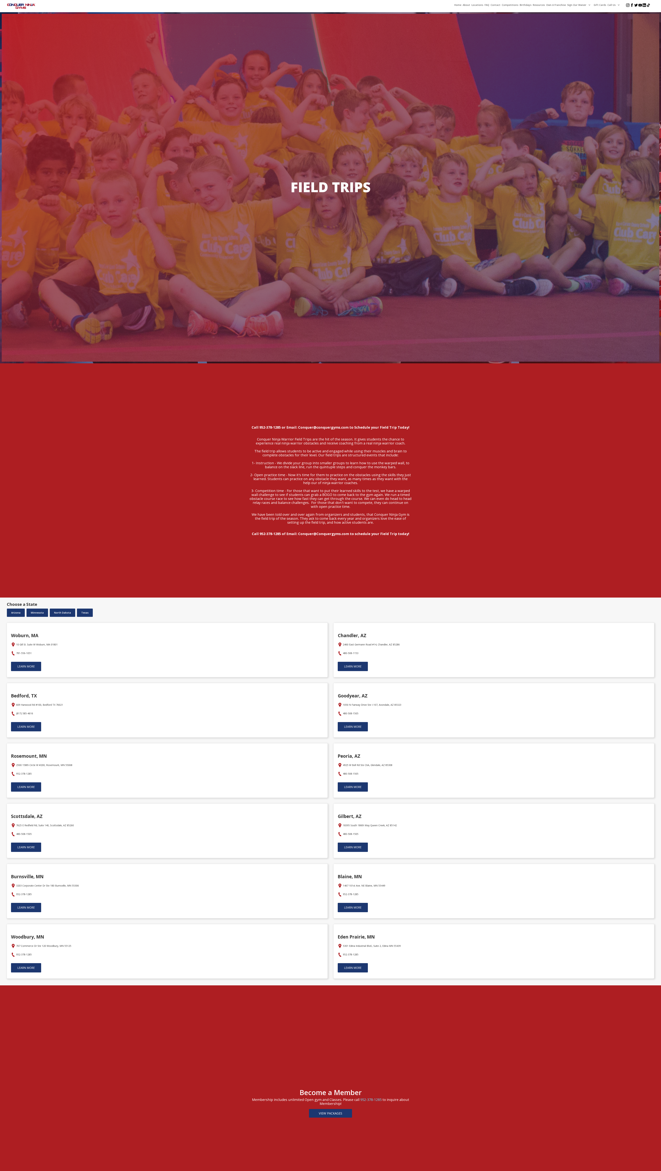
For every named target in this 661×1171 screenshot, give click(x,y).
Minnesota (37, 612)
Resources (539, 5)
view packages (330, 1113)
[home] (21, 6)
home (457, 5)
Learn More (26, 666)
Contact (495, 5)
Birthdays (525, 5)
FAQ (487, 5)
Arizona (15, 612)
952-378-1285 (371, 1099)
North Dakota (62, 612)
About (466, 5)
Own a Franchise (556, 5)
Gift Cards (600, 5)
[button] (579, 5)
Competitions (510, 5)
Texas (84, 612)
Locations (477, 5)
